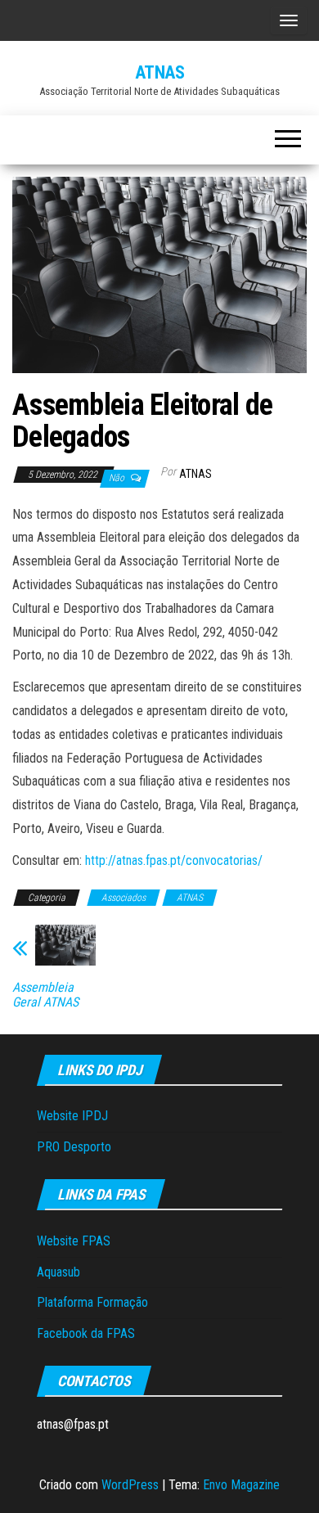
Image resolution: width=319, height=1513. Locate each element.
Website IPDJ (72, 1115)
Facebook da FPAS (86, 1333)
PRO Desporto (74, 1147)
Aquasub (58, 1272)
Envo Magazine (241, 1485)
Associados (123, 897)
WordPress (130, 1485)
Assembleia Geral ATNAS (45, 995)
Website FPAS (73, 1241)
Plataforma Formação (92, 1302)
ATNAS (160, 72)
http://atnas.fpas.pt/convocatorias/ (174, 860)
